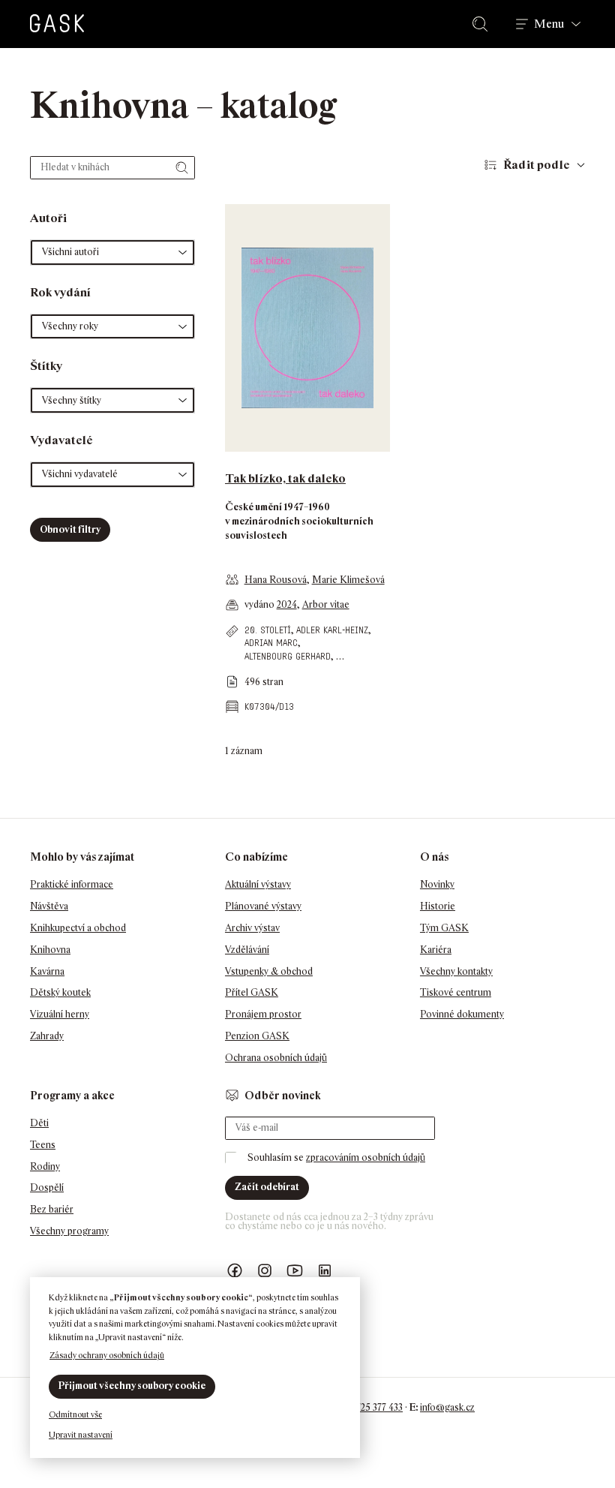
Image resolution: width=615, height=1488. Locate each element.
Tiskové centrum (455, 992)
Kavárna (47, 971)
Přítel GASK (251, 992)
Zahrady (47, 1036)
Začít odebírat (267, 1186)
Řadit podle (536, 165)
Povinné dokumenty (462, 1014)
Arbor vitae (326, 604)
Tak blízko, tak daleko (285, 478)
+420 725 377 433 (368, 1407)
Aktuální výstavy (258, 884)
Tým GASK (444, 927)
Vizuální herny (59, 1014)
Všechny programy (69, 1231)
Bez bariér (52, 1209)
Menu (549, 24)
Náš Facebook (234, 1271)
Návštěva (49, 906)
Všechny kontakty (456, 971)
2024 (287, 604)
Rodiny (45, 1166)
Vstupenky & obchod (269, 971)
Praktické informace (71, 884)
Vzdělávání (247, 949)
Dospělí (47, 1187)
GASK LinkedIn (324, 1271)
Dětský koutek (60, 992)
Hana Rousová (275, 579)
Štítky (46, 366)
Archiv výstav (252, 927)
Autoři (48, 218)
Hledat (483, 24)
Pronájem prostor (263, 1014)
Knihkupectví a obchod (78, 927)
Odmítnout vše (75, 1414)
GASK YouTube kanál (294, 1271)
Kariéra (436, 949)
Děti (39, 1123)
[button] (112, 252)
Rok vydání (60, 292)
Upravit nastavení (80, 1434)
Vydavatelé (61, 440)
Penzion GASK (257, 1036)
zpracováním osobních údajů (365, 1157)
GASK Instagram (264, 1271)
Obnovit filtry (70, 529)
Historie (437, 906)
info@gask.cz (447, 1407)
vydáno (260, 604)
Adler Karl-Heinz (332, 630)
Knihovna (50, 949)
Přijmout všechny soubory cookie (132, 1385)
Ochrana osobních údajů (276, 1057)
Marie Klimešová (348, 579)
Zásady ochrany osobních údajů (107, 1355)
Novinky (437, 884)
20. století (267, 630)
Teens (43, 1144)
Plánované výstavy (263, 906)
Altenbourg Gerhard (287, 656)
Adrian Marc (271, 643)
